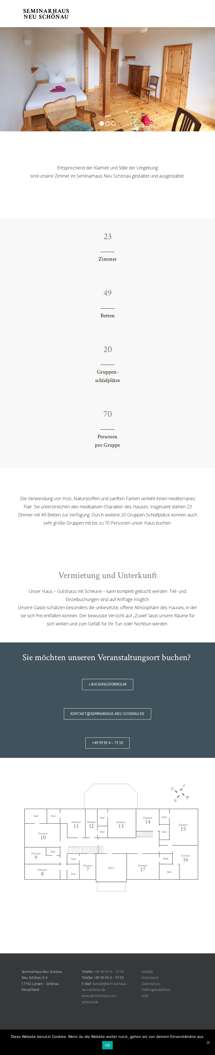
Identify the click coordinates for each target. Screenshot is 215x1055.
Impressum (150, 977)
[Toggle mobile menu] (191, 14)
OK (107, 1045)
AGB (145, 995)
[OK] (208, 1042)
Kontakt (147, 971)
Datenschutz (151, 983)
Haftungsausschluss (156, 989)
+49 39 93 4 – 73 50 (109, 971)
